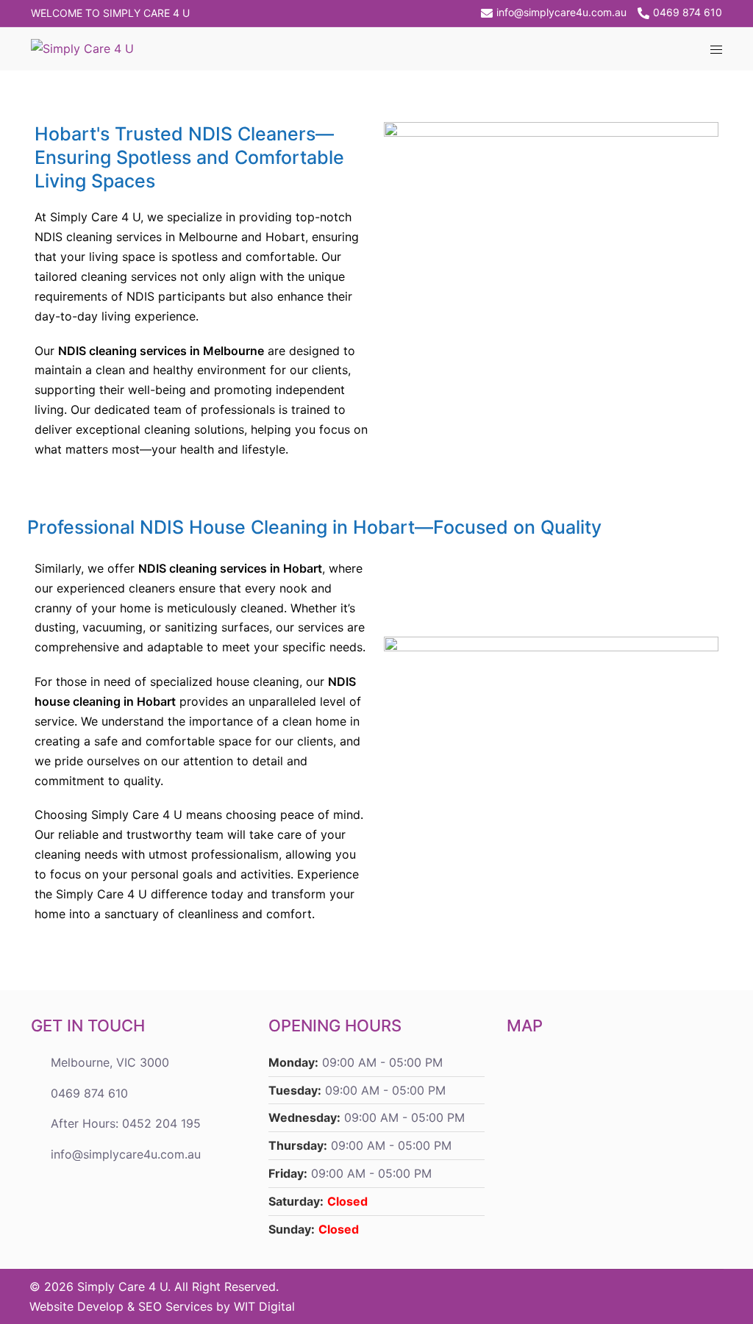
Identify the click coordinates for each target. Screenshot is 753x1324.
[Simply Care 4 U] (82, 47)
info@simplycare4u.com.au (561, 12)
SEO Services (175, 1306)
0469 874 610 (687, 12)
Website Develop (76, 1306)
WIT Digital (264, 1306)
